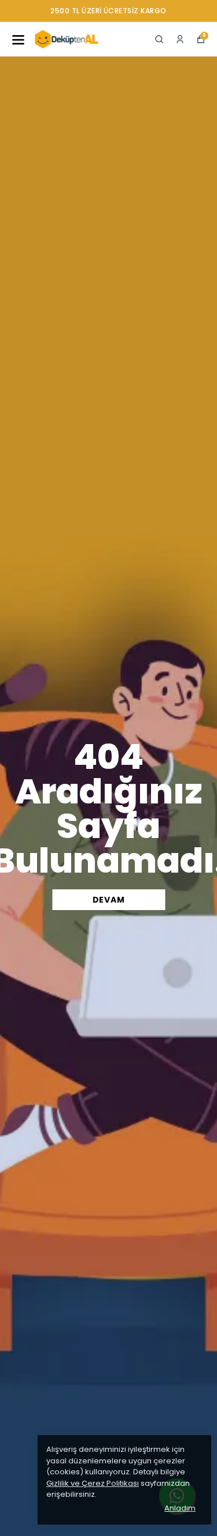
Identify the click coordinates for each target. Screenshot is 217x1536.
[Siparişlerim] (180, 39)
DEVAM (109, 899)
